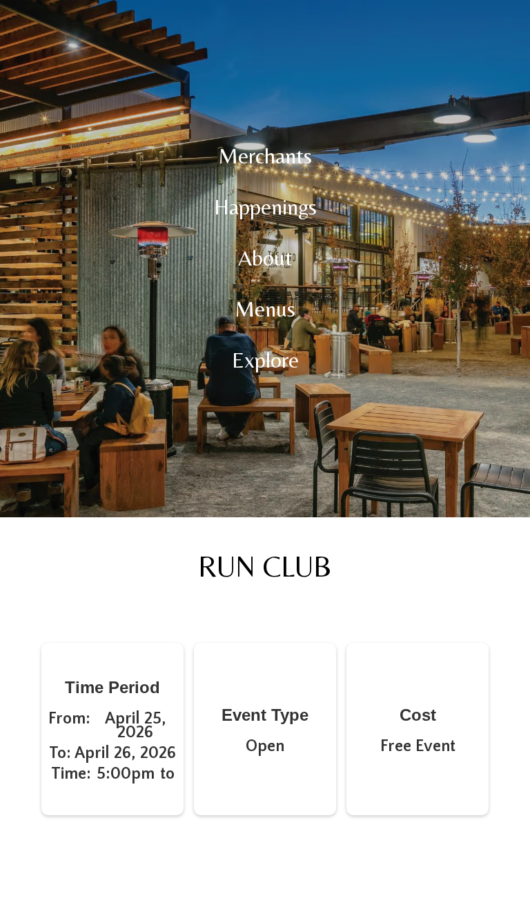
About (265, 257)
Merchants (265, 155)
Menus (265, 308)
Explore (265, 359)
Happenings (265, 206)
